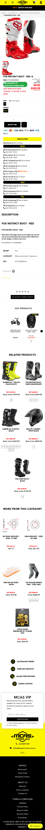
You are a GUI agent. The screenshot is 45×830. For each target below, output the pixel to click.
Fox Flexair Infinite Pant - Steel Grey (34, 583)
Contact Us (22, 793)
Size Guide (15, 101)
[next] (41, 331)
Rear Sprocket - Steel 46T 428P (34, 537)
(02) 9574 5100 (11, 168)
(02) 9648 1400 (11, 157)
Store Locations (22, 790)
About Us (22, 786)
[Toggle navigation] (12, 2)
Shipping (22, 803)
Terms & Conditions (31, 723)
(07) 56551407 (11, 188)
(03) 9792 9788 (11, 202)
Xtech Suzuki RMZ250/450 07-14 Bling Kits (22, 631)
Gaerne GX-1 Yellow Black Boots (11, 383)
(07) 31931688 (11, 193)
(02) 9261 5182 (11, 152)
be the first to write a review (22, 297)
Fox (16, 251)
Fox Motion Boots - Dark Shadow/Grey (34, 383)
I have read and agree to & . (22, 724)
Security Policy (22, 814)
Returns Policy (22, 810)
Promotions (22, 818)
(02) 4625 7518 (11, 174)
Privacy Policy (12, 725)
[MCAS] (22, 2)
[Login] (40, 2)
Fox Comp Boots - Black (22, 480)
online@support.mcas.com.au (24, 748)
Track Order (22, 773)
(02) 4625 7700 (11, 163)
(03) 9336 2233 (11, 208)
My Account (22, 769)
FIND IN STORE (22, 139)
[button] (24, 124)
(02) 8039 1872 (24, 744)
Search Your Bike (22, 7)
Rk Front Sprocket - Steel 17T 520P (11, 537)
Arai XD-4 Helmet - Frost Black (33, 430)
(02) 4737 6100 (11, 179)
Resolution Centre (22, 777)
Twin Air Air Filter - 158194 (11, 583)
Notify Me (12, 124)
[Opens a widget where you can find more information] (35, 826)
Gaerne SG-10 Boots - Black (11, 430)
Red (5, 110)
